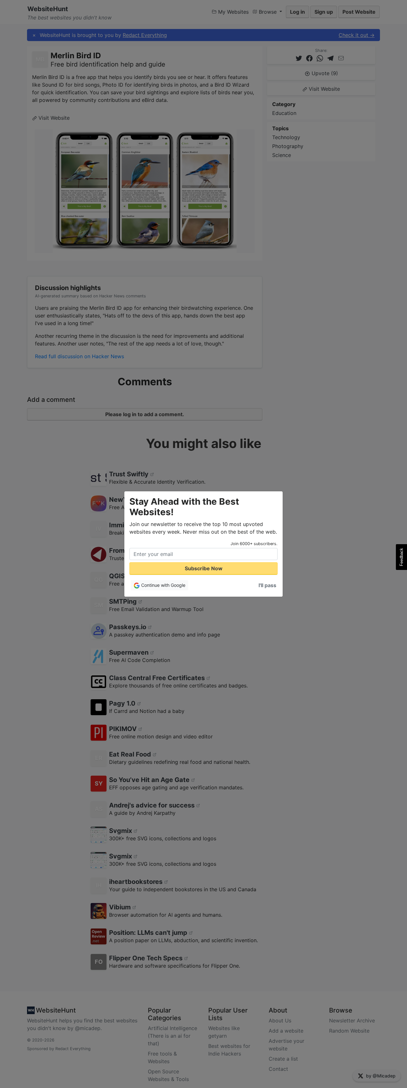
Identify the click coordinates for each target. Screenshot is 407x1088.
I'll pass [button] (267, 585)
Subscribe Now (204, 568)
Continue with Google (162, 585)
